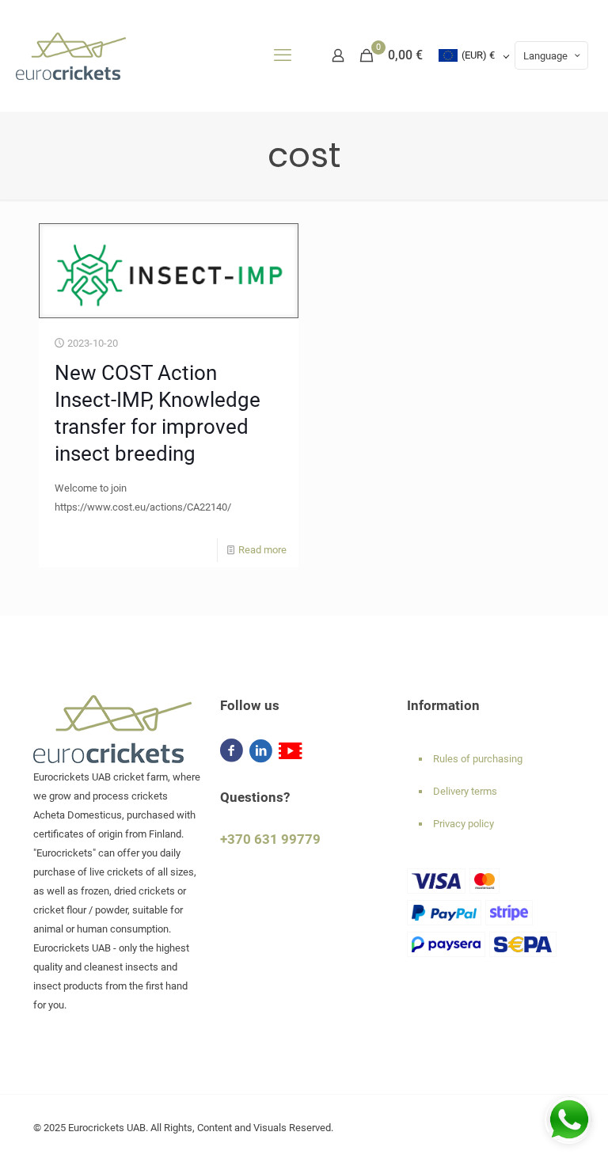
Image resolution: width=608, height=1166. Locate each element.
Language (545, 56)
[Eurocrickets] (71, 55)
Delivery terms (465, 791)
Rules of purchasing (477, 759)
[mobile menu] (282, 55)
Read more (262, 550)
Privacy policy (463, 824)
